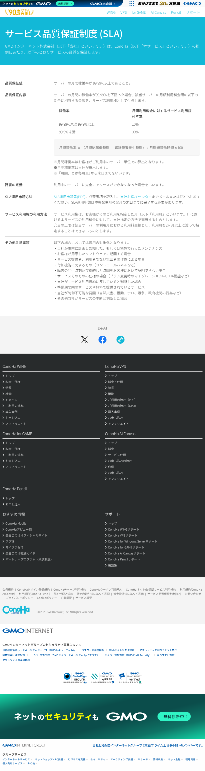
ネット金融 (174, 759)
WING (111, 12)
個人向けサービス (12, 763)
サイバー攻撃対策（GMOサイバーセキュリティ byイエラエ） (64, 655)
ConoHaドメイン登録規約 (33, 589)
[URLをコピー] (120, 340)
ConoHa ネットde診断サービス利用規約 (151, 589)
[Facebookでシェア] (102, 340)
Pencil (176, 12)
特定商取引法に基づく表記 (93, 594)
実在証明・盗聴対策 (13, 655)
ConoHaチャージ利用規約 (70, 589)
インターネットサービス (16, 759)
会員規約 (8, 589)
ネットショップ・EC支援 (49, 759)
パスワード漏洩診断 (93, 650)
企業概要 (66, 598)
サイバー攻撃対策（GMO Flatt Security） (128, 655)
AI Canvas (158, 12)
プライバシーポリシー (19, 598)
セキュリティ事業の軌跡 (16, 660)
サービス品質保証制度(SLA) (164, 594)
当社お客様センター (136, 196)
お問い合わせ (193, 594)
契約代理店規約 (63, 594)
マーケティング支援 (121, 759)
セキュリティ (98, 759)
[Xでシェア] (84, 340)
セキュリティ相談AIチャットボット (160, 650)
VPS (123, 12)
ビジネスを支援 (77, 759)
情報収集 (158, 759)
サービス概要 (84, 598)
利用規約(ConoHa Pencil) (34, 594)
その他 (31, 763)
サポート (193, 12)
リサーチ (143, 759)
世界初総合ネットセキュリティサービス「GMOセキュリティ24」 (39, 650)
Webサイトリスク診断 (121, 650)
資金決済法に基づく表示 (129, 594)
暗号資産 (191, 759)
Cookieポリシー (47, 598)
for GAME (139, 12)
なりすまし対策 (165, 655)
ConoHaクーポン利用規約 (106, 589)
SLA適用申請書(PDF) (69, 196)
